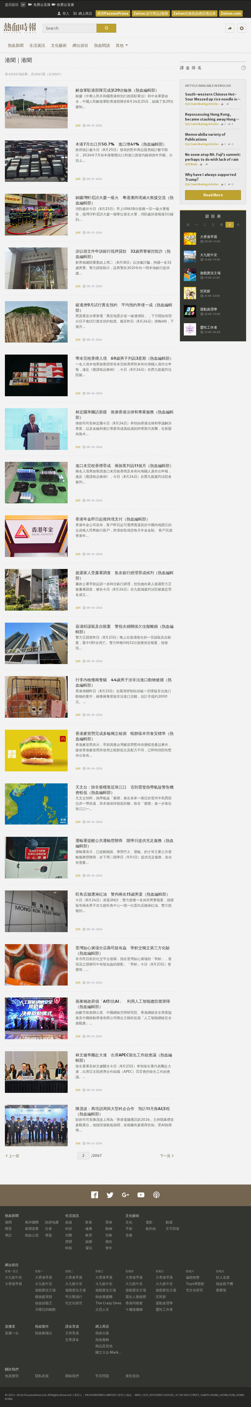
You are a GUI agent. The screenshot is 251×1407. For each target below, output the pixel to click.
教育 (88, 1235)
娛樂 (88, 1241)
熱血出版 (102, 1333)
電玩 (88, 1248)
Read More (213, 195)
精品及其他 (104, 1346)
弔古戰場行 (73, 1297)
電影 (149, 1222)
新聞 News (191, 164)
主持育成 (72, 1333)
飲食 (88, 1222)
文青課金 (72, 1339)
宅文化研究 (73, 1303)
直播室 (10, 1326)
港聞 (77, 125)
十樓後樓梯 (134, 1309)
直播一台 (12, 1333)
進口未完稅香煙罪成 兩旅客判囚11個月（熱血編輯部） (124, 465)
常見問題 (102, 1376)
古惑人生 (102, 1309)
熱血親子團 (224, 1284)
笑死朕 (161, 1297)
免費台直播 (41, 4)
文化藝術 (59, 45)
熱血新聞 (16, 45)
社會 (48, 1228)
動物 (108, 1228)
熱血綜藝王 (43, 1303)
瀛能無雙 (193, 1277)
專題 (48, 1235)
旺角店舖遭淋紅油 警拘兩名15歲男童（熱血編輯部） (122, 894)
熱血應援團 (104, 1297)
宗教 (108, 1235)
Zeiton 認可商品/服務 (151, 13)
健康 (88, 1228)
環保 (108, 1222)
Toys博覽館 (195, 1284)
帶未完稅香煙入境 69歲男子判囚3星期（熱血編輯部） (124, 358)
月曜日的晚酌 (45, 1309)
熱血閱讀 (102, 45)
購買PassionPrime (112, 13)
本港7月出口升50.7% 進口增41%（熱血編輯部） (121, 144)
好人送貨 (223, 1277)
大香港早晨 (13, 1284)
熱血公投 (32, 1235)
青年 (108, 1248)
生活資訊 (37, 45)
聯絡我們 (72, 1376)
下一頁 (165, 1156)
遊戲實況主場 (45, 1290)
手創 (129, 1228)
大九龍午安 (13, 1277)
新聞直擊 (32, 1228)
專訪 (8, 1235)
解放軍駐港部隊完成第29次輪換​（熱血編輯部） (117, 90)
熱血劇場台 (43, 1333)
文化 (129, 1222)
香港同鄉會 (134, 1303)
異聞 (68, 1241)
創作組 (151, 1228)
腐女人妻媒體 (136, 1297)
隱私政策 (42, 1376)
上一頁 (14, 1156)
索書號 (221, 1290)
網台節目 (80, 45)
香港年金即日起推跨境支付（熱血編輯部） (112, 519)
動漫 (169, 1222)
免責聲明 (12, 1376)
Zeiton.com (231, 13)
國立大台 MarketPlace (113, 1352)
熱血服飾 (102, 1339)
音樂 (129, 1235)
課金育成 (72, 1326)
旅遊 (68, 1222)
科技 (68, 1228)
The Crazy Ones (108, 1303)
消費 (68, 1235)
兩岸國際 (32, 1222)
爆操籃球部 (43, 1297)
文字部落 (172, 1228)
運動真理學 (164, 1303)
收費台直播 (65, 4)
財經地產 (52, 1222)
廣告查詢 (132, 1376)
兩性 (108, 1241)
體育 (8, 1228)
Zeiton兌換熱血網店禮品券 (194, 13)
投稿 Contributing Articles (202, 104)
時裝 (68, 1248)
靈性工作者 (164, 1309)
